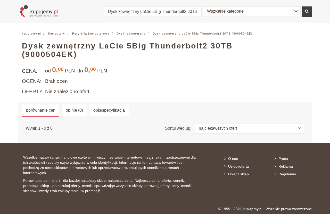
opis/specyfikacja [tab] (109, 110)
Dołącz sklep (238, 174)
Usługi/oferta (238, 166)
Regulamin (287, 174)
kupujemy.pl (31, 33)
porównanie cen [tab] (40, 110)
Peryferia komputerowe (91, 33)
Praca (283, 159)
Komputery (56, 33)
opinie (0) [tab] (74, 110)
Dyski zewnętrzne (131, 33)
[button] (252, 11)
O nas (233, 159)
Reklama (285, 166)
